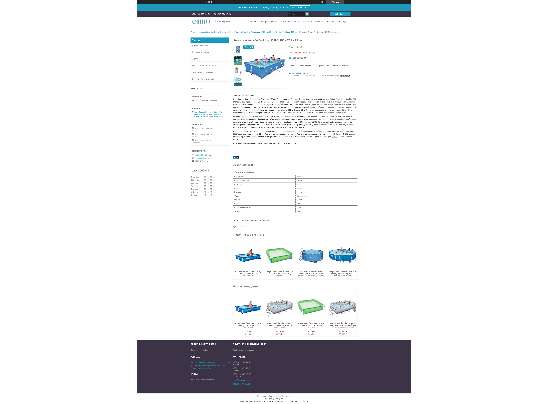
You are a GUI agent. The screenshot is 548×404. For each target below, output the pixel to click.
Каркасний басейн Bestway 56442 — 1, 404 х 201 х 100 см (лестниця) (280, 325)
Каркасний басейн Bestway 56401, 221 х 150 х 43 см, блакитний (248, 274)
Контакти (307, 22)
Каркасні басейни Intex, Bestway (212, 32)
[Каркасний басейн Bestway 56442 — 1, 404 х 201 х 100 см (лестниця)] (280, 306)
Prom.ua (288, 396)
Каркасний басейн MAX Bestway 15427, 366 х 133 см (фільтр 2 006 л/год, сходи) (311, 274)
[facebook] (234, 158)
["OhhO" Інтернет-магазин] (201, 21)
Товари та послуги (269, 22)
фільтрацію (290, 134)
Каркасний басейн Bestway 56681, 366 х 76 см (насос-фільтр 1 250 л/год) (343, 274)
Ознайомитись (300, 7)
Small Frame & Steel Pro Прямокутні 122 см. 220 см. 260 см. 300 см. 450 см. (263, 32)
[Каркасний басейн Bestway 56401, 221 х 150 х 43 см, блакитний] (248, 255)
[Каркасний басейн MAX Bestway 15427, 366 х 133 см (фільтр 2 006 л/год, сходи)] (311, 255)
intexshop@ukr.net (202, 158)
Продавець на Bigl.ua (274, 399)
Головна (254, 22)
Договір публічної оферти (203, 79)
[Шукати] (307, 14)
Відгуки (195, 59)
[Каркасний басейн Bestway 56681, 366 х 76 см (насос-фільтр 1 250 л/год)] (343, 255)
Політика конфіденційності (204, 72)
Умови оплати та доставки (327, 22)
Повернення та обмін (200, 350)
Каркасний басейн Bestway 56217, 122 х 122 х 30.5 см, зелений (280, 274)
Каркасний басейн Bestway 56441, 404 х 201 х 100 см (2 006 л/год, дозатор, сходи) (342, 325)
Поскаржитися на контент (273, 401)
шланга (324, 137)
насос (259, 116)
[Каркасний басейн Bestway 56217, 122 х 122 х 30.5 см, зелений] (280, 255)
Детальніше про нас (290, 22)
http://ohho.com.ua (203, 155)
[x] (237, 158)
